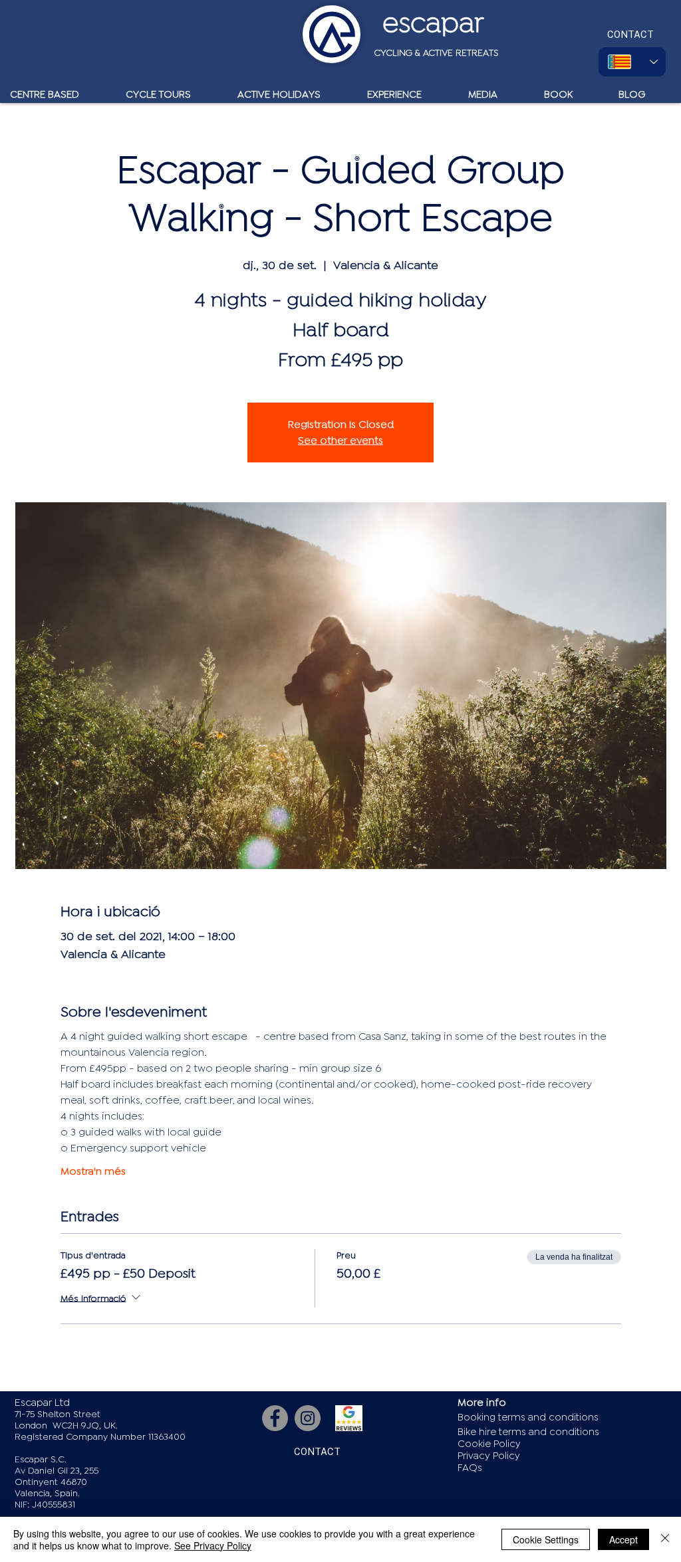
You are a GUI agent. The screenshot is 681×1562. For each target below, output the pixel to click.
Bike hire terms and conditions (528, 1432)
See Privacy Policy (212, 1545)
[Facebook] (275, 1418)
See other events (340, 440)
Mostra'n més (93, 1171)
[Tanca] (665, 1539)
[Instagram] (308, 1418)
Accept (623, 1539)
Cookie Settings (546, 1539)
